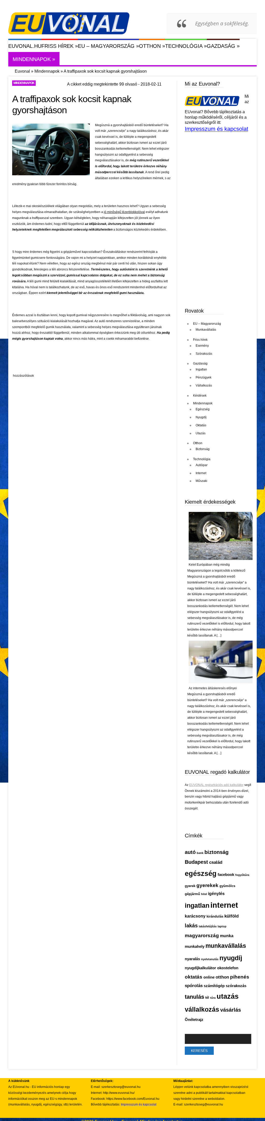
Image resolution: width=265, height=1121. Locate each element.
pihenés (239, 977)
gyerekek (207, 885)
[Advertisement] (106, 358)
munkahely (194, 946)
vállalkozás (202, 1009)
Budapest (196, 862)
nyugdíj (230, 957)
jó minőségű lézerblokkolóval (124, 212)
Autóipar (202, 465)
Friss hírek (59, 46)
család (215, 862)
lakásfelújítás (208, 926)
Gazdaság (223, 46)
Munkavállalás (206, 329)
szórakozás (236, 986)
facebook (226, 875)
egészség (201, 873)
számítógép (214, 986)
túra (213, 997)
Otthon (152, 46)
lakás (191, 925)
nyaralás (192, 959)
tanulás (194, 997)
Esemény (202, 345)
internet (224, 905)
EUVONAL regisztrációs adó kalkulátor (216, 785)
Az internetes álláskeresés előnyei (213, 688)
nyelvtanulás (209, 959)
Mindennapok (34, 59)
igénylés (216, 893)
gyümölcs (227, 886)
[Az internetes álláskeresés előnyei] (221, 682)
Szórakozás (204, 353)
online (209, 977)
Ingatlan (201, 369)
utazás (228, 996)
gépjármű (192, 894)
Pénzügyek (203, 377)
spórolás (194, 985)
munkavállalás (225, 945)
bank (200, 852)
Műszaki (201, 481)
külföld (231, 916)
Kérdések (200, 395)
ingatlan (197, 905)
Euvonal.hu (24, 46)
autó (190, 852)
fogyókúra (242, 874)
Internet (201, 473)
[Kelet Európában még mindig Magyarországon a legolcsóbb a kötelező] (221, 559)
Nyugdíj (201, 417)
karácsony (195, 916)
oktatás (193, 977)
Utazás (200, 433)
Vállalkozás (204, 385)
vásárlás (230, 1010)
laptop (222, 926)
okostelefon (227, 968)
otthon (222, 977)
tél (207, 997)
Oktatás (201, 425)
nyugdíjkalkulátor (200, 968)
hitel (204, 894)
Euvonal (22, 71)
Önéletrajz (194, 1020)
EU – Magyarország (108, 46)
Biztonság (203, 449)
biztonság (216, 852)
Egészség (203, 409)
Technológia (186, 46)
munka (226, 936)
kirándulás (215, 916)
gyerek (190, 886)
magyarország (202, 935)
